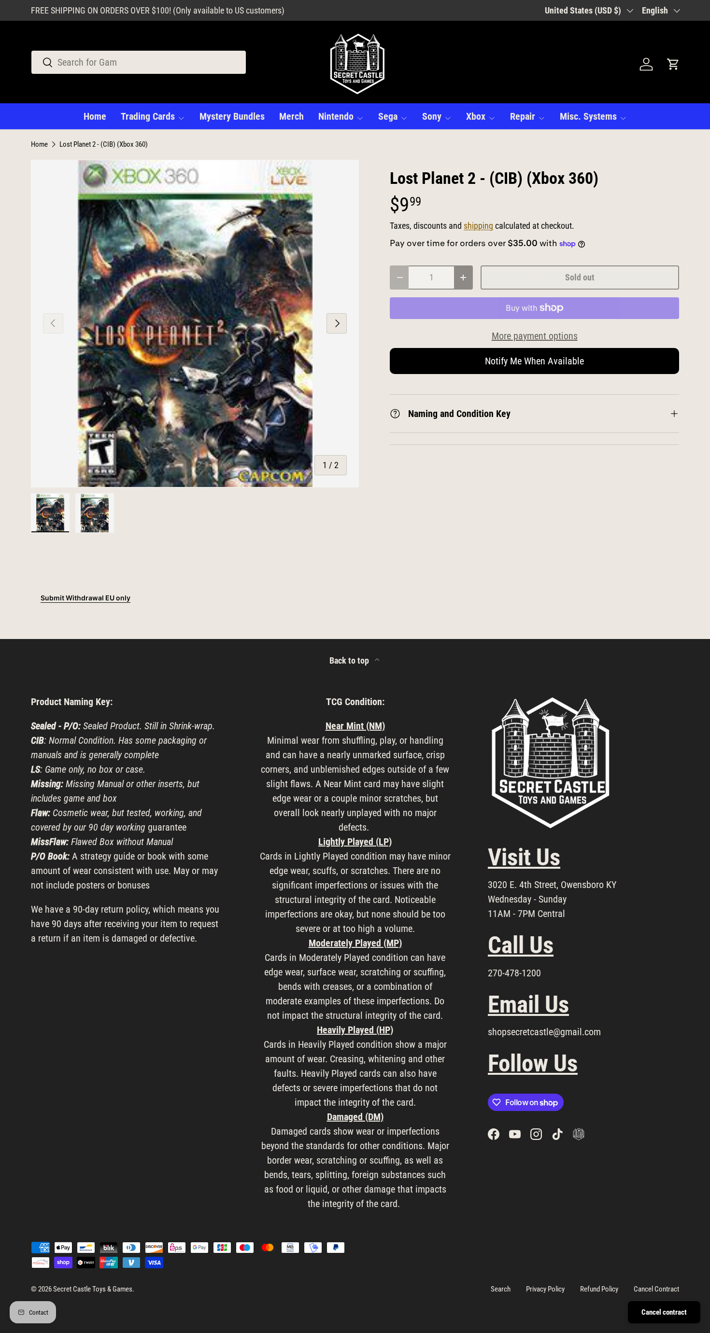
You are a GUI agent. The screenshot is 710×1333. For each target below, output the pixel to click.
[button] (673, 64)
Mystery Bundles (232, 116)
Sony (431, 116)
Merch (291, 116)
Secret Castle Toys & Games (92, 1289)
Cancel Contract (656, 1289)
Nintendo (336, 116)
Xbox (475, 116)
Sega (388, 116)
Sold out (580, 277)
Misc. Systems (588, 116)
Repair (522, 116)
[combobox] (138, 62)
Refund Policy (599, 1289)
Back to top (350, 661)
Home (95, 116)
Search (501, 1289)
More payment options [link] (535, 336)
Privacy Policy (545, 1289)
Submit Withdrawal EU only (85, 598)
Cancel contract (664, 1312)
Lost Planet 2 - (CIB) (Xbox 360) (103, 144)
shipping (478, 226)
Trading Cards (148, 116)
